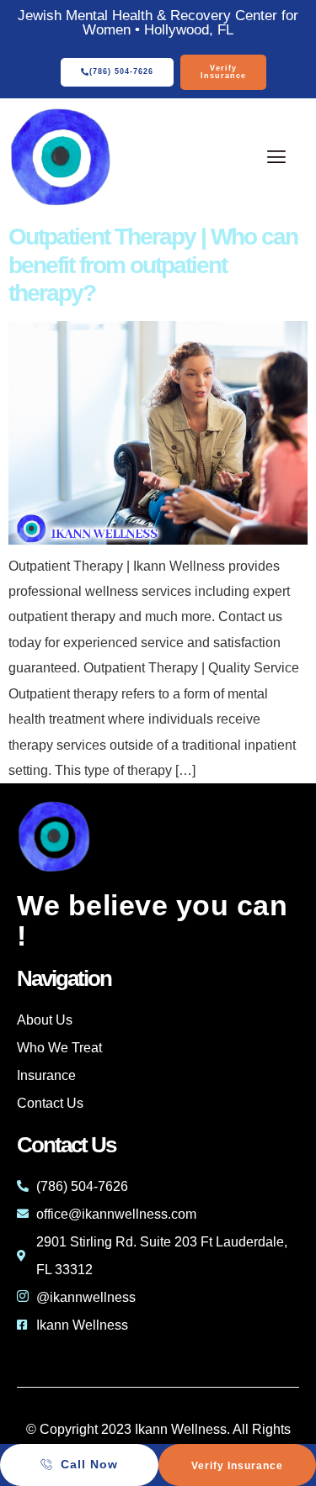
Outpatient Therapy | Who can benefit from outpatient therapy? (152, 265)
